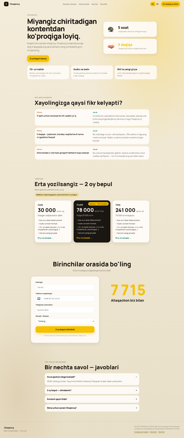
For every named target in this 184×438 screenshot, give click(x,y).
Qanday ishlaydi (69, 4)
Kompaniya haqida (141, 432)
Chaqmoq (15, 4)
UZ (153, 4)
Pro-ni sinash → (46, 238)
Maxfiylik (153, 432)
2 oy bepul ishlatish (65, 329)
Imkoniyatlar (84, 4)
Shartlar (161, 432)
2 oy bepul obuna (38, 58)
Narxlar (95, 4)
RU (157, 4)
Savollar (103, 4)
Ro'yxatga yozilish (170, 4)
